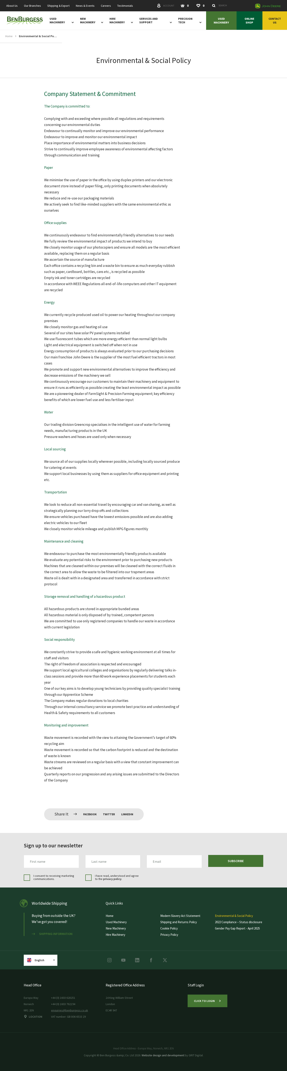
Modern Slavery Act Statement (180, 916)
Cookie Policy (169, 928)
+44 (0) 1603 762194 (63, 1004)
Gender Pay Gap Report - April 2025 (237, 928)
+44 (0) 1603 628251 (63, 998)
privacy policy (112, 879)
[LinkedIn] (137, 960)
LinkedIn (127, 814)
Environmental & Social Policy (38, 36)
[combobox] (231, 5)
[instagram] (109, 960)
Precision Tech (185, 20)
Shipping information (55, 934)
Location (35, 1017)
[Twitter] (165, 960)
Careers (106, 6)
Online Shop (249, 20)
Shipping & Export (58, 6)
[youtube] (123, 960)
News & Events (85, 6)
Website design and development (163, 1055)
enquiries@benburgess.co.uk (69, 1010)
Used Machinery (57, 20)
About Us (12, 6)
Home (9, 36)
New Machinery (87, 20)
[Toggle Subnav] (72, 22)
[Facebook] (151, 960)
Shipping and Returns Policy (178, 922)
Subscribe (236, 861)
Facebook (90, 814)
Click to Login (204, 1001)
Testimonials (125, 6)
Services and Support (148, 20)
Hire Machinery (117, 20)
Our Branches (32, 6)
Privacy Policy (169, 935)
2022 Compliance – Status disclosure (238, 922)
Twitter (109, 814)
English (39, 960)
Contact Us (275, 20)
